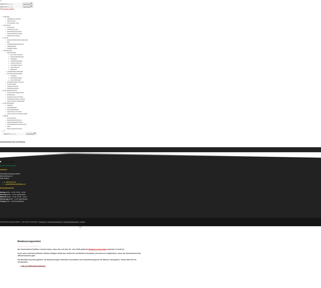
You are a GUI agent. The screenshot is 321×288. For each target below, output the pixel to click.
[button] (1, 1)
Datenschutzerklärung (55, 222)
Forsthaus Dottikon (14, 111)
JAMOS (82, 222)
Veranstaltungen (13, 36)
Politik (5, 38)
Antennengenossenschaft (16, 124)
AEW (8, 126)
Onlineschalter (12, 86)
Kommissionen (12, 48)
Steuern (13, 76)
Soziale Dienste (15, 63)
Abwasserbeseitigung (15, 122)
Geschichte (11, 21)
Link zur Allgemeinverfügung (33, 266)
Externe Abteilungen (14, 73)
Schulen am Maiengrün (15, 92)
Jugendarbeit (12, 107)
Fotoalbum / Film (13, 23)
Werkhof (13, 69)
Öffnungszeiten (13, 88)
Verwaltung (7, 50)
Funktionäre (11, 84)
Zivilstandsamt (15, 80)
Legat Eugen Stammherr (15, 101)
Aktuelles (7, 25)
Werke (5, 116)
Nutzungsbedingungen (71, 222)
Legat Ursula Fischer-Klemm (17, 114)
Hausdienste (14, 67)
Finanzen (13, 59)
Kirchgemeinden (13, 109)
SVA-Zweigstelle (16, 65)
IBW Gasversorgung (14, 128)
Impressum (42, 222)
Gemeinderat (11, 46)
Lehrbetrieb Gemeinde (15, 71)
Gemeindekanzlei (16, 61)
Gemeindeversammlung (15, 44)
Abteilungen (11, 52)
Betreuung (11, 95)
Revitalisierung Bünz (14, 33)
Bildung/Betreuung (10, 90)
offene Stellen (12, 29)
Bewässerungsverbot (97, 249)
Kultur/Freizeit (8, 103)
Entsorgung (11, 118)
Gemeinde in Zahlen (14, 19)
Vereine (10, 105)
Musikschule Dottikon (15, 97)
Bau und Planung (16, 54)
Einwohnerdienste (17, 57)
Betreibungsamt (16, 78)
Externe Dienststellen (15, 82)
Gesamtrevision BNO (14, 31)
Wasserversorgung (14, 120)
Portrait (6, 17)
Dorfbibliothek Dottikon (16, 99)
